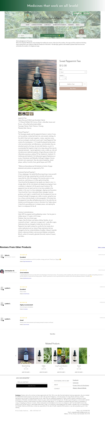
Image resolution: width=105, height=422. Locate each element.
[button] (81, 30)
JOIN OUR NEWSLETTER (22, 378)
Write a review (101, 247)
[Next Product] (89, 356)
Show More (52, 334)
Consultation (25, 309)
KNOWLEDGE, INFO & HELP (61, 381)
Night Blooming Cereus (27, 278)
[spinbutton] (63, 78)
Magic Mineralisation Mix (27, 261)
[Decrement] (61, 78)
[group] (52, 361)
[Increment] (65, 78)
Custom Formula (26, 324)
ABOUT (56, 385)
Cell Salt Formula (26, 293)
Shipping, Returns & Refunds (79, 388)
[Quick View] (26, 356)
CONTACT (57, 388)
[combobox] (73, 72)
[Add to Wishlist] (85, 84)
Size (61, 69)
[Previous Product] (16, 356)
